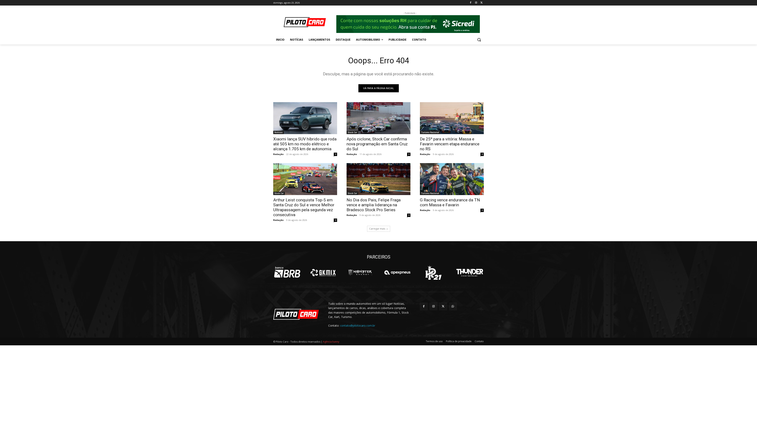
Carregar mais (377, 228)
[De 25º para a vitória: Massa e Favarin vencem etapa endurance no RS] (452, 118)
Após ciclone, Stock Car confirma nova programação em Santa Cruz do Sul (377, 144)
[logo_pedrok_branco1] (433, 272)
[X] (481, 3)
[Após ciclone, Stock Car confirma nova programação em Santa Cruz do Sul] (378, 118)
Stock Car (352, 132)
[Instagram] (476, 3)
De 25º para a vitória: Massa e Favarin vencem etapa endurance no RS (449, 144)
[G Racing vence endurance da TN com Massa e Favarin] (452, 179)
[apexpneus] (397, 272)
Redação (278, 154)
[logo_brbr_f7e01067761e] (287, 272)
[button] (479, 39)
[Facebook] (470, 3)
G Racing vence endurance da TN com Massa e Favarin (450, 202)
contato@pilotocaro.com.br (357, 325)
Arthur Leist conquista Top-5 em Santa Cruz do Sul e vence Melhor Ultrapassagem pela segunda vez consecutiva (303, 207)
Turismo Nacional (430, 132)
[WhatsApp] (453, 306)
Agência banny (331, 341)
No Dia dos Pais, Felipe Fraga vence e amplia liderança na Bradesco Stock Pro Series (374, 205)
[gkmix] (323, 272)
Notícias (278, 132)
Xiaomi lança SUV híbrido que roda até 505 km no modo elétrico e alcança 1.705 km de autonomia (305, 144)
